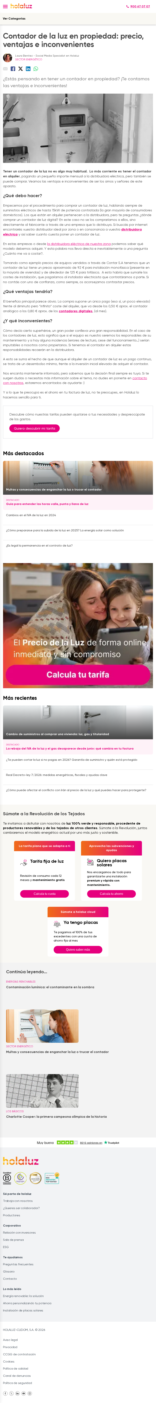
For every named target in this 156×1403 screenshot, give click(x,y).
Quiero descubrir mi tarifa (34, 428)
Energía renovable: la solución (23, 1296)
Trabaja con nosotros (18, 1201)
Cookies (8, 1361)
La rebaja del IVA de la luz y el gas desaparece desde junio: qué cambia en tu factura (70, 748)
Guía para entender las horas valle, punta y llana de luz (47, 504)
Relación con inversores (19, 1232)
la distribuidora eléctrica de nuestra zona (79, 244)
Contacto (10, 1279)
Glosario (8, 1271)
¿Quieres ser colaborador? (21, 1208)
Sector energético (28, 59)
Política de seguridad (17, 1383)
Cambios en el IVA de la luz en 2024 (31, 515)
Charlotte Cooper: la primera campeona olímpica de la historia (56, 1117)
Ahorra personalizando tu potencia (27, 1303)
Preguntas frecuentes (18, 1264)
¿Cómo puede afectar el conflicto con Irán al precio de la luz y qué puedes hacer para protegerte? (76, 790)
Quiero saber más (78, 949)
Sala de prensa (13, 1240)
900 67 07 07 (140, 6)
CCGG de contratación (19, 1354)
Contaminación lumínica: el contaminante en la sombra (50, 987)
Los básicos (15, 1111)
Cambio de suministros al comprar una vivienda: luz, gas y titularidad (57, 734)
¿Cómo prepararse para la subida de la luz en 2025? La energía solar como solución (65, 530)
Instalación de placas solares (23, 1310)
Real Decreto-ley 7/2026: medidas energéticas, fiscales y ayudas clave (56, 775)
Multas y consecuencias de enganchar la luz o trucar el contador (54, 489)
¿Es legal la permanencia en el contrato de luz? (39, 545)
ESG (6, 1247)
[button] (5, 6)
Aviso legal (10, 1340)
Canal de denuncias (17, 1376)
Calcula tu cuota (45, 893)
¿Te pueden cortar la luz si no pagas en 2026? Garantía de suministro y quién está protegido (71, 760)
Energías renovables (21, 981)
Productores (11, 1215)
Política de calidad (15, 1368)
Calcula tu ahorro (111, 893)
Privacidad (10, 1347)
